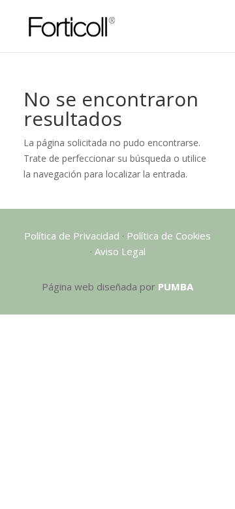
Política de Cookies (169, 235)
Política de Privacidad (71, 235)
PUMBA (175, 286)
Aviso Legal (120, 251)
